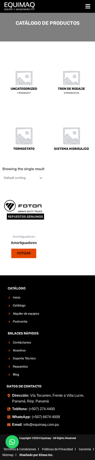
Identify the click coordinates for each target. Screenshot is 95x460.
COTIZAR (23, 253)
